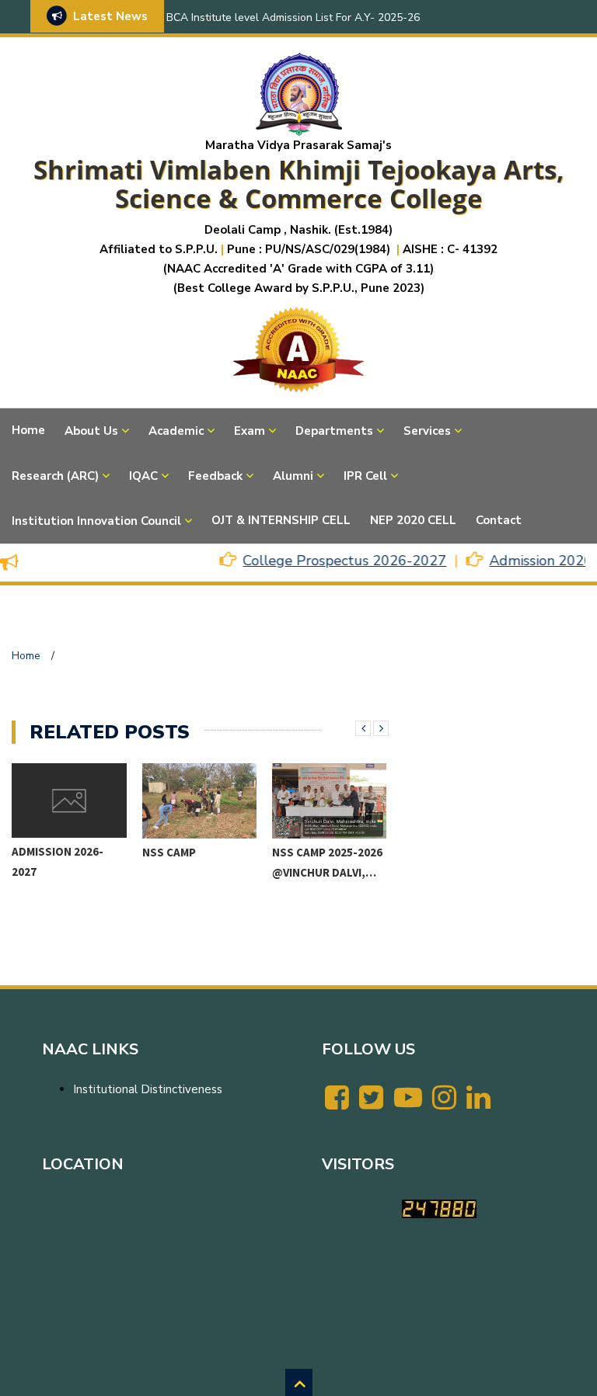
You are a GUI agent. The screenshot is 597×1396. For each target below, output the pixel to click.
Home (28, 430)
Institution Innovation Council (96, 521)
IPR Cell (365, 476)
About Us (91, 431)
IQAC (143, 476)
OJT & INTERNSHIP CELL (281, 520)
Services (427, 431)
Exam (249, 431)
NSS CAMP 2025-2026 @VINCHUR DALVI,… (197, 862)
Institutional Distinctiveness (147, 1089)
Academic (176, 431)
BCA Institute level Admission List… (318, 871)
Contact (499, 520)
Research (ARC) (55, 476)
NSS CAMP (39, 852)
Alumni (293, 476)
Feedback (215, 476)
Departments (334, 431)
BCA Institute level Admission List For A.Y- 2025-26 (293, 17)
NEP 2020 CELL (413, 520)
